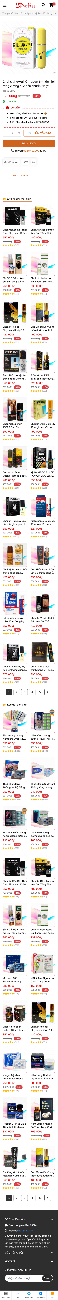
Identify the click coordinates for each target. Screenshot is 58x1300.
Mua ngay (29, 143)
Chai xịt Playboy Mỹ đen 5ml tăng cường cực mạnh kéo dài (14, 670)
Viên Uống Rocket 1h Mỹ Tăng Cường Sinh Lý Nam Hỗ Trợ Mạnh (42, 1078)
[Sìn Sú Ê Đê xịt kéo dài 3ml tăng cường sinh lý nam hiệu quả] (15, 264)
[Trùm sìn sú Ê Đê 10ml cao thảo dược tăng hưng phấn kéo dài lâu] (43, 361)
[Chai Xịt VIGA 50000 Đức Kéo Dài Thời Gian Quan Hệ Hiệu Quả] (43, 603)
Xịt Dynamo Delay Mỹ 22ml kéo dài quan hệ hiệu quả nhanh (43, 524)
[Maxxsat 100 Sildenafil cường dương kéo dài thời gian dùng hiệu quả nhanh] (15, 963)
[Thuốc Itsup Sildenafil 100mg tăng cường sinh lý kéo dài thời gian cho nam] (43, 769)
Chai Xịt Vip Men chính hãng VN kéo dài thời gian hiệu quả (43, 670)
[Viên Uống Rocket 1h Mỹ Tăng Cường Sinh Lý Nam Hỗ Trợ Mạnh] (43, 1060)
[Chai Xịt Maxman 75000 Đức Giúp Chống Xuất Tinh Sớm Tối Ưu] (15, 409)
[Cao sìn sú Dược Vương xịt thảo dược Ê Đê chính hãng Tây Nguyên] (15, 458)
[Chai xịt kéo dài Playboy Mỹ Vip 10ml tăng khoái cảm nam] (15, 312)
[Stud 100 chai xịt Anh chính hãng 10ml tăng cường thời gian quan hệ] (15, 361)
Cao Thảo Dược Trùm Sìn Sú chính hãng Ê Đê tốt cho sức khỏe (42, 573)
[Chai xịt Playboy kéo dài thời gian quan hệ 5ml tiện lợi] (15, 506)
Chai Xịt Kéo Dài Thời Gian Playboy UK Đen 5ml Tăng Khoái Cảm (15, 233)
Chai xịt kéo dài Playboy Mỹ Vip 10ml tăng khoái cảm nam (15, 330)
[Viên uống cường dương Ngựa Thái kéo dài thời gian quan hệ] (43, 721)
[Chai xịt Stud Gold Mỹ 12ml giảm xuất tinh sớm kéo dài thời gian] (43, 409)
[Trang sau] (47, 692)
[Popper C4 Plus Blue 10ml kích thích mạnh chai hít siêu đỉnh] (15, 1109)
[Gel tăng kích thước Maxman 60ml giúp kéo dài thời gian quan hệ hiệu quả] (15, 1158)
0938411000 (31, 150)
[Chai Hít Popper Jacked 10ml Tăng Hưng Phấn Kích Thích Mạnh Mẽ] (15, 1012)
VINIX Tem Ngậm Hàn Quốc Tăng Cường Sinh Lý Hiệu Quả (43, 981)
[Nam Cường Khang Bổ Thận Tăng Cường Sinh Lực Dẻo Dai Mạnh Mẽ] (43, 1109)
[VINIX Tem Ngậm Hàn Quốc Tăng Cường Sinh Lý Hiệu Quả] (43, 963)
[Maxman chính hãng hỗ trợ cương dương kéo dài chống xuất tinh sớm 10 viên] (15, 818)
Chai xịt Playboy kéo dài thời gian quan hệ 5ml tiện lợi (15, 524)
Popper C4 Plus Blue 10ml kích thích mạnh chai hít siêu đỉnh (15, 1127)
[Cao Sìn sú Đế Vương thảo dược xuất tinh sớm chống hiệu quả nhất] (43, 312)
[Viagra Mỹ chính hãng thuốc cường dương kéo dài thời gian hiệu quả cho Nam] (15, 1060)
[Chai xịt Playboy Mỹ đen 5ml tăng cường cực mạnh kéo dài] (15, 652)
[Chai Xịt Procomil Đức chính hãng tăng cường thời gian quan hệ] (15, 555)
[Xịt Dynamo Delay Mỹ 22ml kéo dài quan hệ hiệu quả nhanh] (43, 506)
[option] (29, 47)
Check (47, 1278)
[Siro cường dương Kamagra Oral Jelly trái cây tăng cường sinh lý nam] (15, 721)
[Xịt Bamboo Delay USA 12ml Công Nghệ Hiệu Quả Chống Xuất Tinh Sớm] (15, 603)
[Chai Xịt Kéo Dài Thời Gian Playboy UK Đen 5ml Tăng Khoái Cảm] (15, 215)
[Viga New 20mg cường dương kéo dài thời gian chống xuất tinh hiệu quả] (43, 818)
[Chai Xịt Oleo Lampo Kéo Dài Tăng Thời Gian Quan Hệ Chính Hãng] (43, 215)
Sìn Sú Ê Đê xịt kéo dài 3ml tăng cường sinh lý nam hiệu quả (14, 281)
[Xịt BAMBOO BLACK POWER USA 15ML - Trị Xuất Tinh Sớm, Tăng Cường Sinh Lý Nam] (43, 458)
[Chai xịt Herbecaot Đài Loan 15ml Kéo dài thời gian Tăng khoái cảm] (43, 264)
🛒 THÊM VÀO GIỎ (39, 132)
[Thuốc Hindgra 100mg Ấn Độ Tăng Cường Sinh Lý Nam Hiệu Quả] (15, 769)
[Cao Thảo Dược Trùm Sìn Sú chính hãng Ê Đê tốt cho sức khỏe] (43, 555)
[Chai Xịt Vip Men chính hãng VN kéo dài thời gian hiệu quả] (43, 652)
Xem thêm (19, 175)
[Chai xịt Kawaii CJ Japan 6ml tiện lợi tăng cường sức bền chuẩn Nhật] (29, 47)
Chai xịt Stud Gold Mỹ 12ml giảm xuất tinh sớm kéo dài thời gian (43, 427)
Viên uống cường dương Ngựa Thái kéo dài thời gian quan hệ (43, 739)
